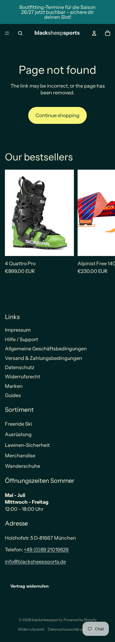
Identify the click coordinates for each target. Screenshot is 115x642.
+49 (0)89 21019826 (46, 549)
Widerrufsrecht (22, 376)
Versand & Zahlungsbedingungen (43, 358)
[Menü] (7, 33)
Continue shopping (57, 115)
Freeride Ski (18, 424)
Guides (13, 395)
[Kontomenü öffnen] (94, 33)
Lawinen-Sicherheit (27, 445)
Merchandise (20, 455)
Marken (14, 386)
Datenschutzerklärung (67, 629)
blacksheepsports (47, 619)
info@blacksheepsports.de (35, 561)
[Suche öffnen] (20, 33)
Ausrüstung (18, 434)
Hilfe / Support (21, 339)
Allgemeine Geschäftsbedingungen (46, 348)
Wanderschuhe (22, 466)
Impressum (18, 330)
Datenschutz (19, 367)
